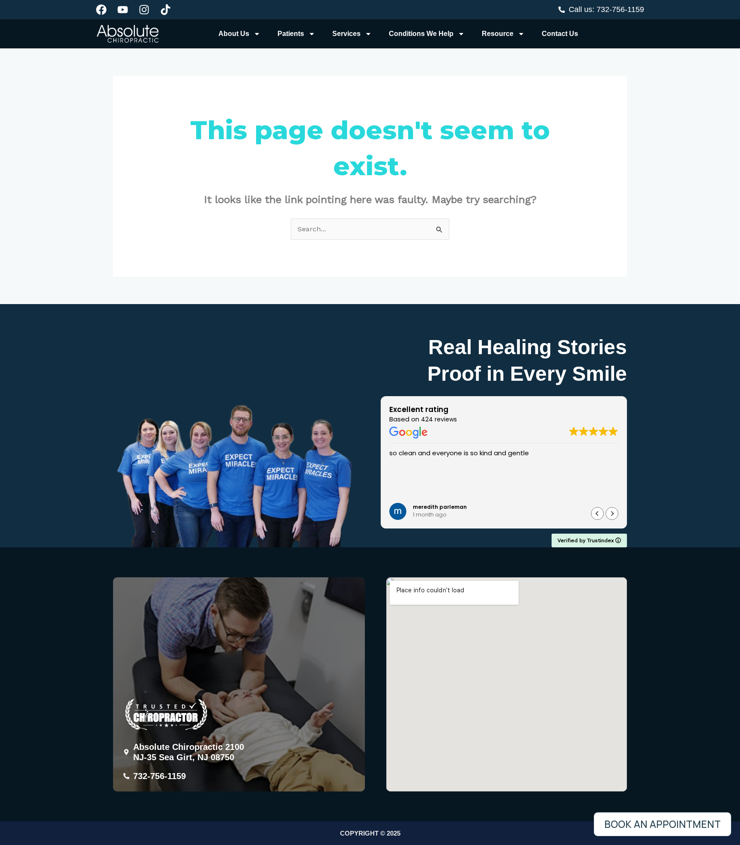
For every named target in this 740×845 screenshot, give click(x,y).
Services (346, 33)
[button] (612, 513)
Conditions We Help (421, 33)
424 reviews (439, 419)
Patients (291, 33)
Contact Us (560, 33)
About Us (233, 33)
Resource (497, 33)
